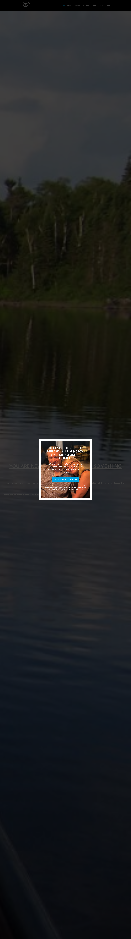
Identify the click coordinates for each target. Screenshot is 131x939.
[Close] (93, 438)
